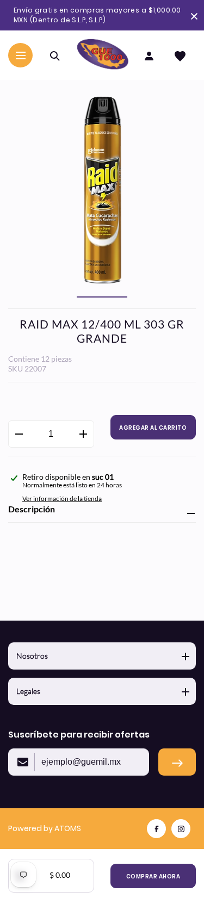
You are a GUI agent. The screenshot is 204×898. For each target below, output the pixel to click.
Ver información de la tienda (62, 498)
